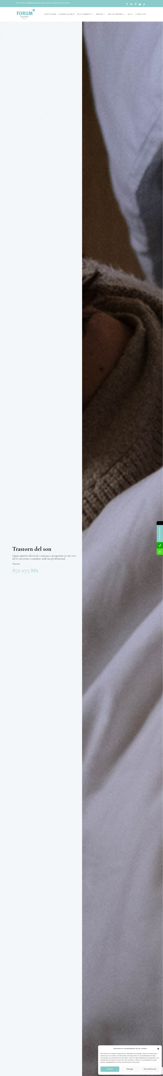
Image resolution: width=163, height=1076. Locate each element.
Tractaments (84, 14)
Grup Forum (50, 14)
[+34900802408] (160, 545)
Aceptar (110, 1069)
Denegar (130, 1069)
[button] (158, 1049)
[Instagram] (135, 4)
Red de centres (115, 14)
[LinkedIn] (131, 4)
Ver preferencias (150, 1069)
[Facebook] (127, 4)
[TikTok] (144, 4)
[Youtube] (140, 4)
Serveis (99, 14)
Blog (130, 14)
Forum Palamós (66, 14)
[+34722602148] (160, 552)
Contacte (140, 14)
